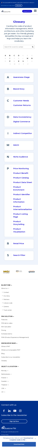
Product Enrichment (18, 188)
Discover (18, 5)
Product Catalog (21, 178)
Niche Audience (20, 157)
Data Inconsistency (22, 117)
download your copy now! (7, 5)
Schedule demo (6, 334)
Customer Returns (22, 105)
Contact (6, 292)
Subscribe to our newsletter (10, 357)
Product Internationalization (22, 207)
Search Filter (19, 255)
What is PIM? (5, 346)
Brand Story (18, 89)
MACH (16, 145)
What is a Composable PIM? (10, 350)
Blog (3, 353)
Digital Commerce (21, 122)
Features (4, 319)
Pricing (3, 330)
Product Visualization (19, 230)
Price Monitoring (21, 168)
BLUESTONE (5, 285)
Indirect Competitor (22, 133)
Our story (7, 296)
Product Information (18, 200)
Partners (6, 299)
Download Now (19, 444)
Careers (6, 306)
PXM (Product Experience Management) (15, 337)
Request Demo (27, 11)
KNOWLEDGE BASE (8, 343)
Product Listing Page (20, 215)
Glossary (4, 360)
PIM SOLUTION (6, 316)
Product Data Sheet (22, 182)
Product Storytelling (18, 222)
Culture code (8, 303)
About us (4, 288)
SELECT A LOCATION (9, 366)
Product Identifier (21, 194)
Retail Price (18, 243)
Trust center (8, 310)
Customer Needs (21, 101)
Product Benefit (20, 173)
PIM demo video (6, 323)
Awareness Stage (21, 77)
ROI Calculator (6, 327)
